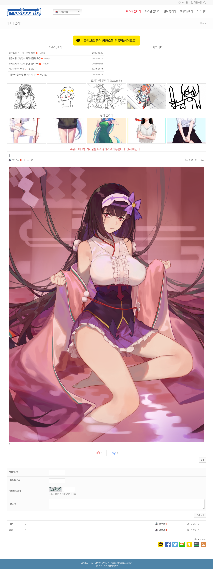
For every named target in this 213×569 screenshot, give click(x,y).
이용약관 (98, 566)
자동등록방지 (15, 491)
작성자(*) (13, 472)
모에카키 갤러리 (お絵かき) (106, 80)
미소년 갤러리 (152, 11)
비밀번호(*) (14, 480)
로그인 (185, 2)
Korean (63, 11)
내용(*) (12, 504)
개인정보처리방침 (111, 566)
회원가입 (198, 2)
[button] (10, 159)
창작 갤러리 (170, 11)
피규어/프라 (186, 11)
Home (203, 23)
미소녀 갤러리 (133, 11)
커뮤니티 (201, 11)
